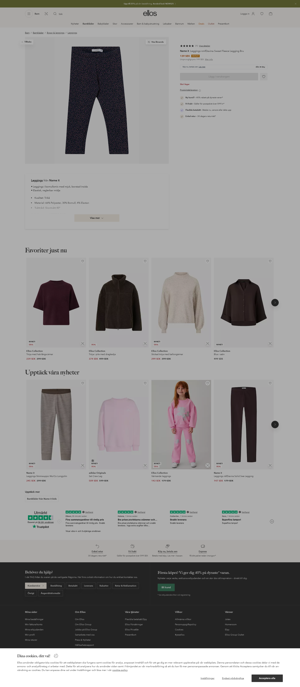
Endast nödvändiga (233, 678)
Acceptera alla (267, 678)
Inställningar (208, 678)
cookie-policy (120, 670)
